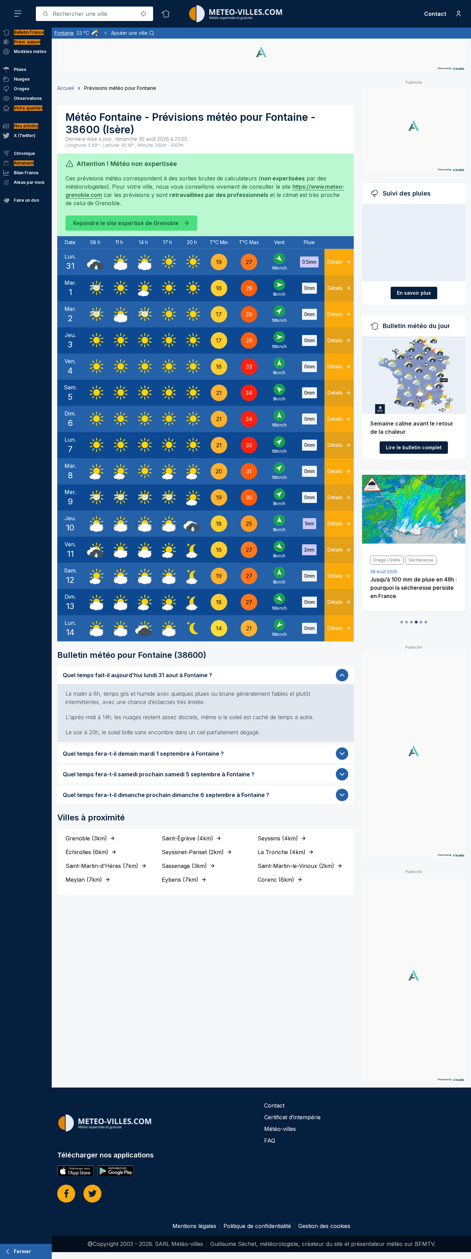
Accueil (65, 88)
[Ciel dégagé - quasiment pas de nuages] (191, 628)
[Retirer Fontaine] (105, 33)
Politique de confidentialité (257, 1226)
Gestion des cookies (324, 1226)
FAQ (269, 1140)
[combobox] (94, 14)
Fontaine (64, 33)
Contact (435, 13)
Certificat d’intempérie (292, 1117)
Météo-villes (280, 1128)
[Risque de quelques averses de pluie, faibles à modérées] (95, 550)
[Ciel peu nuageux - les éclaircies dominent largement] (191, 550)
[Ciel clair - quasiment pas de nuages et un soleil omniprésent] (167, 262)
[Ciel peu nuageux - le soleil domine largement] (143, 288)
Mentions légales (194, 1226)
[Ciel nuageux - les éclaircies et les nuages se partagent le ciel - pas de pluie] (119, 262)
